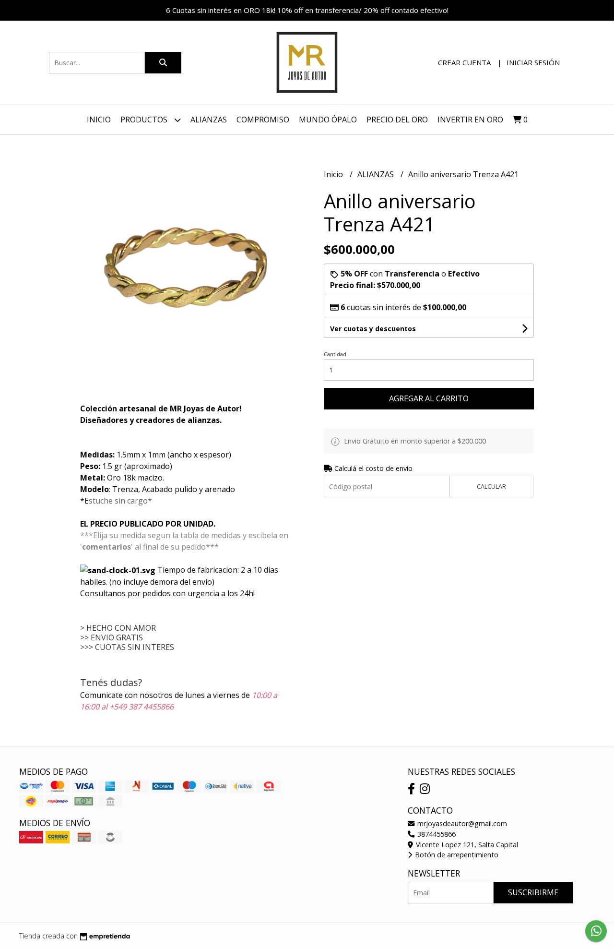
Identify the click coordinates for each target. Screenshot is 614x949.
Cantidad (335, 354)
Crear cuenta (464, 62)
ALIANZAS (376, 174)
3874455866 (435, 834)
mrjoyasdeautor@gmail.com (461, 823)
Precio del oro (397, 119)
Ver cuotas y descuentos (373, 328)
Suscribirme (533, 892)
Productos (144, 119)
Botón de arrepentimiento (455, 854)
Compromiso (262, 119)
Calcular (491, 486)
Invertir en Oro (470, 119)
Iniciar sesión (533, 62)
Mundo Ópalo (328, 119)
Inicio (99, 119)
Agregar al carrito (429, 398)
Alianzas (208, 119)
